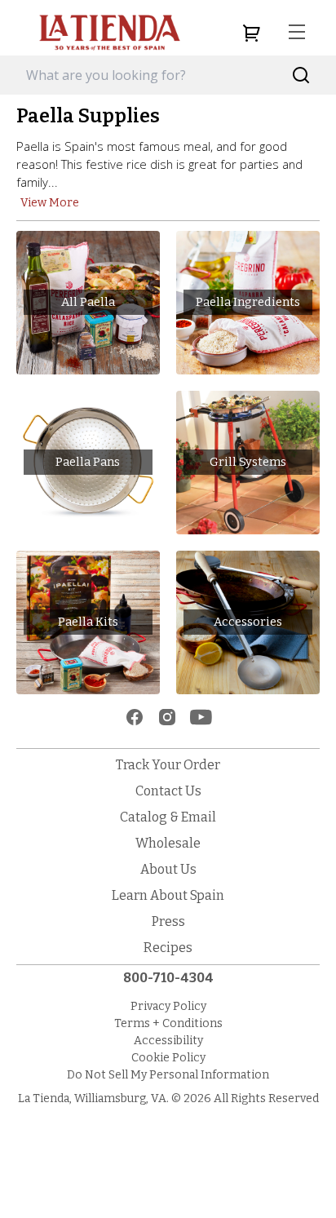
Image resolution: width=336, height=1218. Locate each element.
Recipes (168, 947)
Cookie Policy (168, 1058)
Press (168, 921)
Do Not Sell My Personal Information (168, 1075)
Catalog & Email (168, 817)
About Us (168, 869)
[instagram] (167, 717)
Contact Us (168, 791)
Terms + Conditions (168, 1023)
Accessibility (168, 1040)
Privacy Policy (168, 1006)
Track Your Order (168, 765)
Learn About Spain (168, 895)
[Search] (301, 75)
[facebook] (134, 717)
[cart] (251, 32)
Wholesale (168, 843)
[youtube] (201, 717)
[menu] (297, 32)
